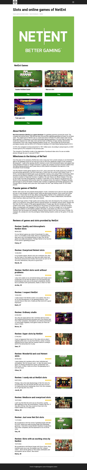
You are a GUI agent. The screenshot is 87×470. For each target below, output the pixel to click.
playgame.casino (52, 466)
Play (28, 94)
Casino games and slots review (20, 14)
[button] (73, 2)
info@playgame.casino (39, 466)
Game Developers (34, 14)
